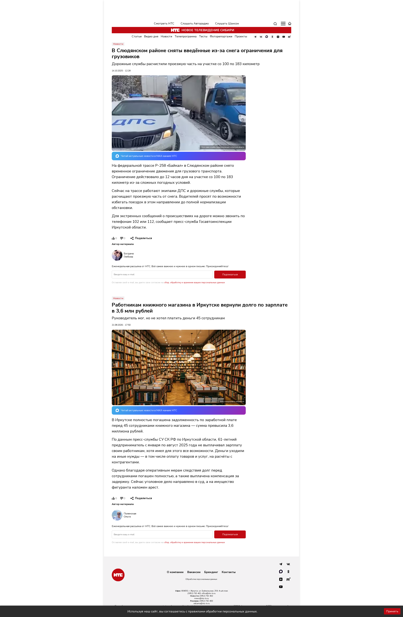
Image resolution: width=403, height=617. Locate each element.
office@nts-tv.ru (209, 593)
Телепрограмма (186, 36)
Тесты (203, 36)
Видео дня (151, 36)
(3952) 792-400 (206, 601)
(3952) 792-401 (194, 593)
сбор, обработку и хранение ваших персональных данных (194, 282)
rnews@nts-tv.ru (201, 598)
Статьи (137, 36)
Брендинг (211, 572)
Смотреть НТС (164, 23)
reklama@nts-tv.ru (201, 603)
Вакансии (194, 572)
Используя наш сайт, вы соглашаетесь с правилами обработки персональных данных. (192, 611)
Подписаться (230, 274)
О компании (175, 572)
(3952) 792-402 (206, 596)
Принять (392, 611)
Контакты (229, 572)
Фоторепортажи (221, 36)
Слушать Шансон (227, 23)
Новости (166, 36)
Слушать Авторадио (195, 23)
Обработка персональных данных (201, 579)
